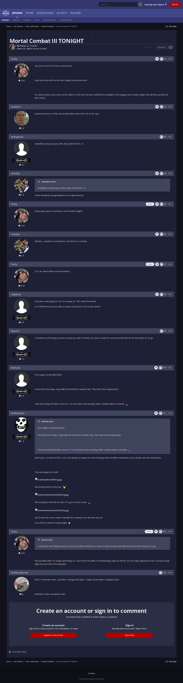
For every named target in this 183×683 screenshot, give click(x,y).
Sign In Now (129, 635)
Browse (17, 13)
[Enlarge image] (126, 403)
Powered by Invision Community (91, 679)
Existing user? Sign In (155, 4)
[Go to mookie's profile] (21, 185)
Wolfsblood (17, 413)
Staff (37, 20)
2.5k (22, 322)
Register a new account (53, 635)
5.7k (22, 195)
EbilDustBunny (19, 572)
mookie (15, 173)
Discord (75, 13)
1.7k (22, 441)
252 (22, 165)
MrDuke (15, 367)
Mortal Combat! (40, 48)
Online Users (49, 20)
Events (16, 20)
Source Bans (45, 13)
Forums (5, 20)
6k (22, 594)
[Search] (140, 4)
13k (22, 128)
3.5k (22, 396)
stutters (16, 106)
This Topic (130, 4)
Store (30, 13)
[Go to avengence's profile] (21, 148)
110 (22, 359)
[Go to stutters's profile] (21, 118)
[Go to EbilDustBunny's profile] (21, 584)
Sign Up (175, 4)
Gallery (27, 20)
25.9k (22, 80)
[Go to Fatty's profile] (12, 47)
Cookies (91, 673)
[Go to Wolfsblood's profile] (21, 424)
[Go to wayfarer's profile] (21, 306)
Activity (62, 13)
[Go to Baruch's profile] (21, 342)
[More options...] (170, 58)
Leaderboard (65, 20)
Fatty (23, 45)
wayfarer (16, 294)
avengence (17, 136)
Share (149, 47)
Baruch (15, 331)
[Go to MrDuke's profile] (21, 379)
